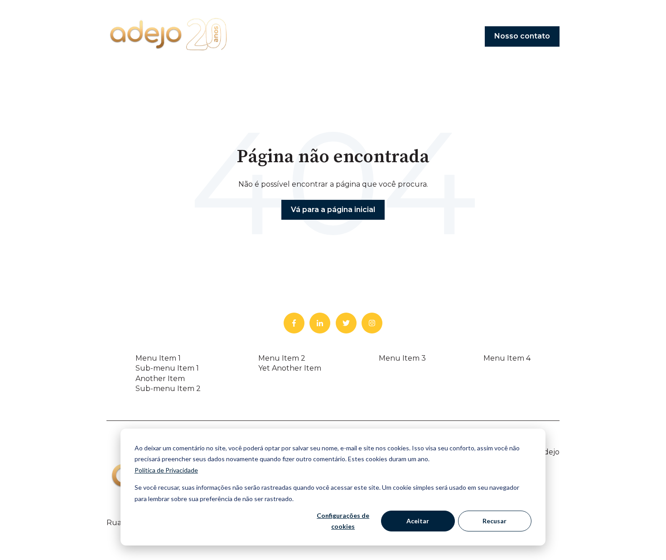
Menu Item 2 (281, 358)
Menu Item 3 (402, 358)
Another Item (160, 378)
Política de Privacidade (166, 470)
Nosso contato (522, 36)
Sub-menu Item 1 (167, 368)
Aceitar (417, 521)
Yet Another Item (289, 368)
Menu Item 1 (158, 358)
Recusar (495, 521)
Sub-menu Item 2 (168, 388)
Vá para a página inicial (333, 209)
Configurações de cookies (343, 521)
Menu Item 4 (507, 358)
